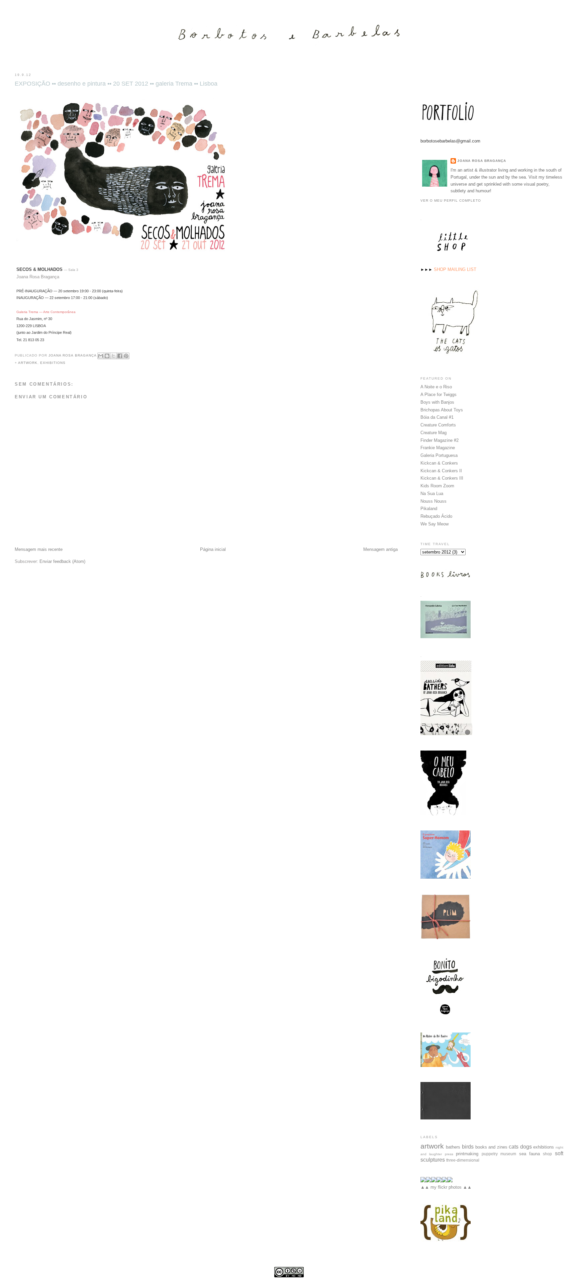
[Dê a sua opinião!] (107, 356)
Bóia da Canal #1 (437, 417)
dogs (526, 1147)
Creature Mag (433, 432)
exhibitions (53, 363)
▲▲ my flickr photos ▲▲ (446, 1187)
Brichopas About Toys (441, 409)
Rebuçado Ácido (436, 516)
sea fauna (529, 1153)
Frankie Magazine (437, 447)
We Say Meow (434, 523)
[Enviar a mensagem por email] (100, 356)
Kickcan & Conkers (439, 463)
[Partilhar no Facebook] (119, 356)
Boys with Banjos (437, 402)
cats (513, 1147)
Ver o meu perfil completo (450, 200)
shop (547, 1154)
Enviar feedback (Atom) (62, 561)
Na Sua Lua (431, 493)
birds (468, 1147)
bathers (453, 1147)
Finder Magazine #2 (439, 440)
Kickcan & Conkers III (441, 478)
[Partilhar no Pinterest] (126, 356)
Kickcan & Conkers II (441, 470)
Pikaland (428, 508)
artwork (27, 363)
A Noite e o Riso (436, 386)
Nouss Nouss (433, 501)
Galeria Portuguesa (439, 455)
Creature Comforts (438, 424)
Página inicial (213, 549)
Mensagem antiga (380, 549)
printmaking (467, 1153)
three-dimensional (462, 1160)
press (449, 1154)
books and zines (491, 1147)
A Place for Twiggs (438, 394)
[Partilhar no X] (113, 356)
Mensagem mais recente (39, 549)
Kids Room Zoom (437, 485)
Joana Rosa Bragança (481, 161)
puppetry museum (499, 1154)
